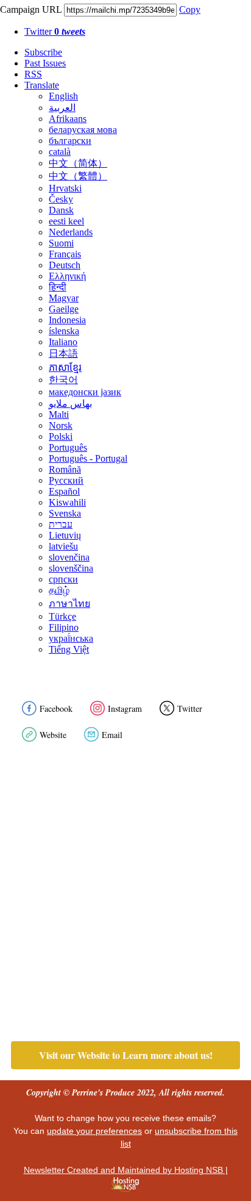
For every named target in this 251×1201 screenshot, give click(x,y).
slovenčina (69, 557)
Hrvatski (65, 188)
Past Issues (45, 63)
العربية (62, 107)
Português (68, 447)
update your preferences (94, 1131)
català (60, 151)
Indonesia (67, 320)
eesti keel (66, 221)
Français (65, 254)
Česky (61, 199)
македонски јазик (85, 392)
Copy (189, 9)
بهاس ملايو (70, 403)
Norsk (60, 425)
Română (65, 469)
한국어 (63, 380)
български (70, 140)
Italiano (63, 342)
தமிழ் (59, 590)
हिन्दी (57, 287)
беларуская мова (83, 129)
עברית (60, 524)
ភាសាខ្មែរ (65, 367)
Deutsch (64, 265)
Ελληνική (67, 276)
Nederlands (71, 232)
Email (112, 734)
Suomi (61, 243)
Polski (60, 436)
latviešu (63, 546)
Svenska (65, 513)
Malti (59, 414)
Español (64, 491)
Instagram (125, 708)
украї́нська (71, 638)
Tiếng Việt (69, 649)
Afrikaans (68, 118)
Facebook (56, 708)
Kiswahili (67, 502)
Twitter (54, 31)
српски (63, 579)
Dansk (61, 210)
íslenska (64, 331)
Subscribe (43, 52)
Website (53, 734)
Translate (41, 85)
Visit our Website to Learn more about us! (126, 1055)
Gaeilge (64, 309)
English (63, 96)
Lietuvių (65, 535)
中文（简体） (78, 163)
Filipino (64, 627)
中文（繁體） (78, 176)
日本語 (63, 353)
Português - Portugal (88, 458)
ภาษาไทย (69, 603)
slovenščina (71, 568)
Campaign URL (31, 9)
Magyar (64, 298)
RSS (33, 74)
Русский (66, 480)
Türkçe (62, 616)
